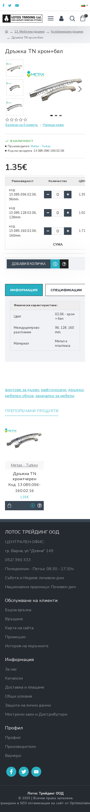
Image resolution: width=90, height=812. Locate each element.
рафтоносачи (53, 390)
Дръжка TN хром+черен (24, 476)
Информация (24, 290)
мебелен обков (19, 396)
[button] (32, 89)
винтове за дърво (22, 390)
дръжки (76, 390)
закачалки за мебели (54, 396)
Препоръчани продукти (31, 411)
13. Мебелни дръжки (29, 32)
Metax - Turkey (40, 146)
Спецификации (66, 290)
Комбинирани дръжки (67, 32)
